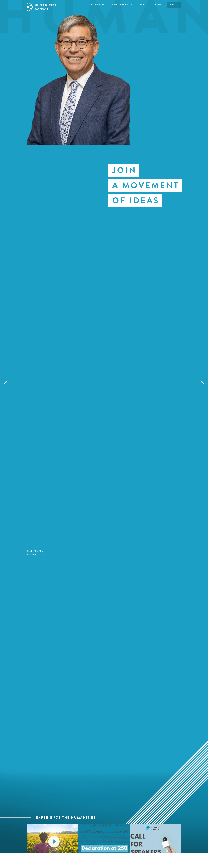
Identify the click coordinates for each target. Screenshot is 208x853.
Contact (158, 5)
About (143, 5)
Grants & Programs (122, 5)
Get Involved (98, 5)
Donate (174, 5)
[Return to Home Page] (41, 6)
